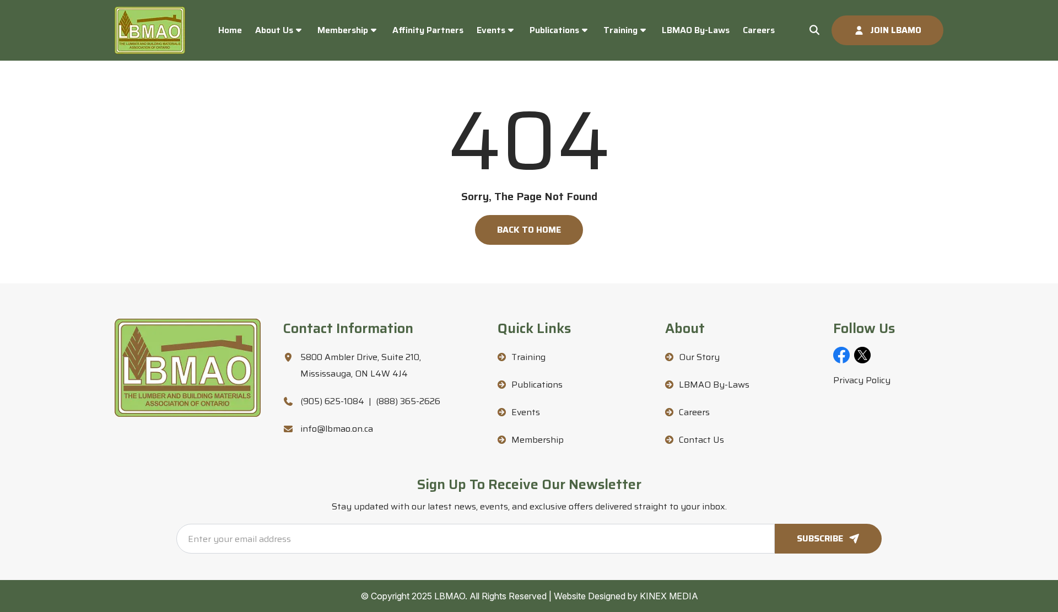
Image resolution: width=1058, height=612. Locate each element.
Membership (342, 30)
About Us (274, 30)
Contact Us (701, 440)
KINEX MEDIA (669, 596)
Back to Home (529, 230)
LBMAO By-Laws (696, 30)
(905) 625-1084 (332, 401)
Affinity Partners (427, 30)
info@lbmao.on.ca (336, 429)
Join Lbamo (895, 30)
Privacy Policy (861, 380)
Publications (554, 30)
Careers (759, 30)
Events (491, 30)
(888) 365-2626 (408, 401)
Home (230, 30)
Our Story (699, 357)
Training (620, 30)
